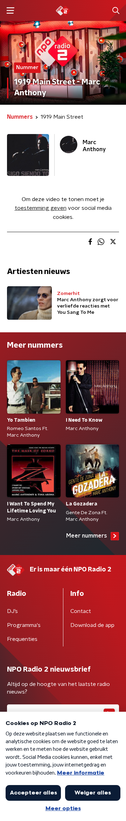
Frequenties (22, 639)
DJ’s (12, 611)
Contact (80, 611)
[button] (10, 10)
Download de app (92, 625)
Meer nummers (86, 536)
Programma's (24, 625)
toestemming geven (40, 208)
